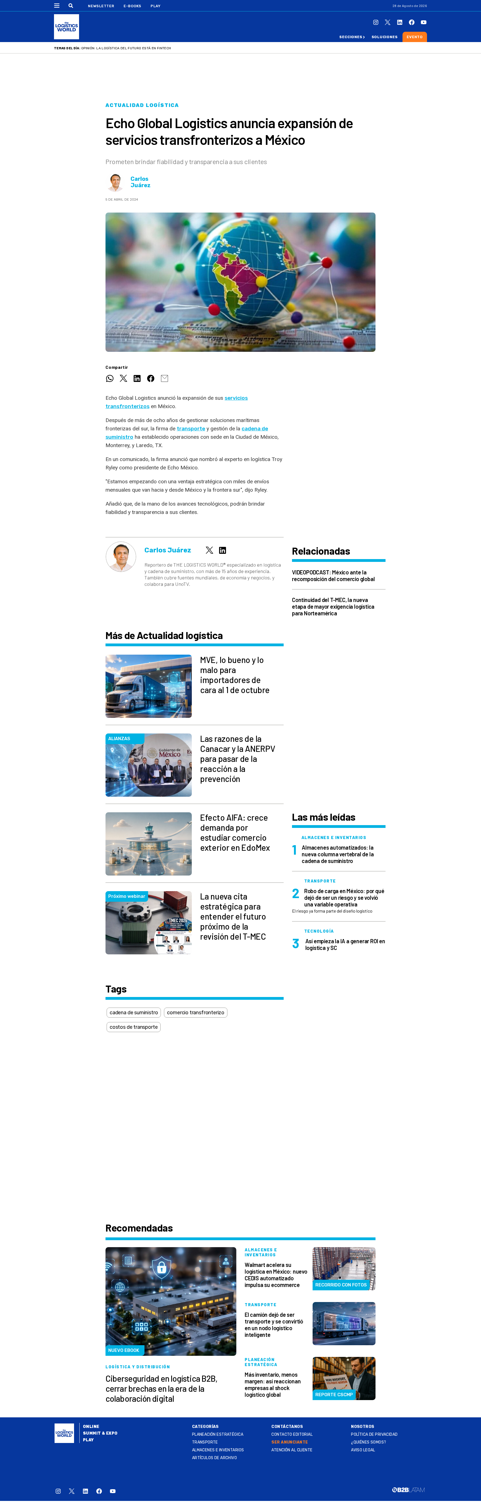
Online (91, 1426)
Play (155, 6)
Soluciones (385, 37)
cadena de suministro (134, 1013)
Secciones (350, 37)
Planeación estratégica (217, 1434)
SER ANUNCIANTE (289, 1442)
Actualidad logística (142, 105)
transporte (191, 428)
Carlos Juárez (141, 182)
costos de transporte (134, 1027)
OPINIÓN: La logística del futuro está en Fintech (126, 48)
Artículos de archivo (214, 1458)
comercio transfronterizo (195, 1013)
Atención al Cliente (291, 1450)
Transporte (205, 1442)
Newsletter (101, 6)
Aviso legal (363, 1450)
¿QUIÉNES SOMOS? (368, 1442)
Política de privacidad (374, 1434)
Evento (415, 37)
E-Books (132, 6)
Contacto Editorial (292, 1434)
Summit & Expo (100, 1433)
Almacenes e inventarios (218, 1450)
